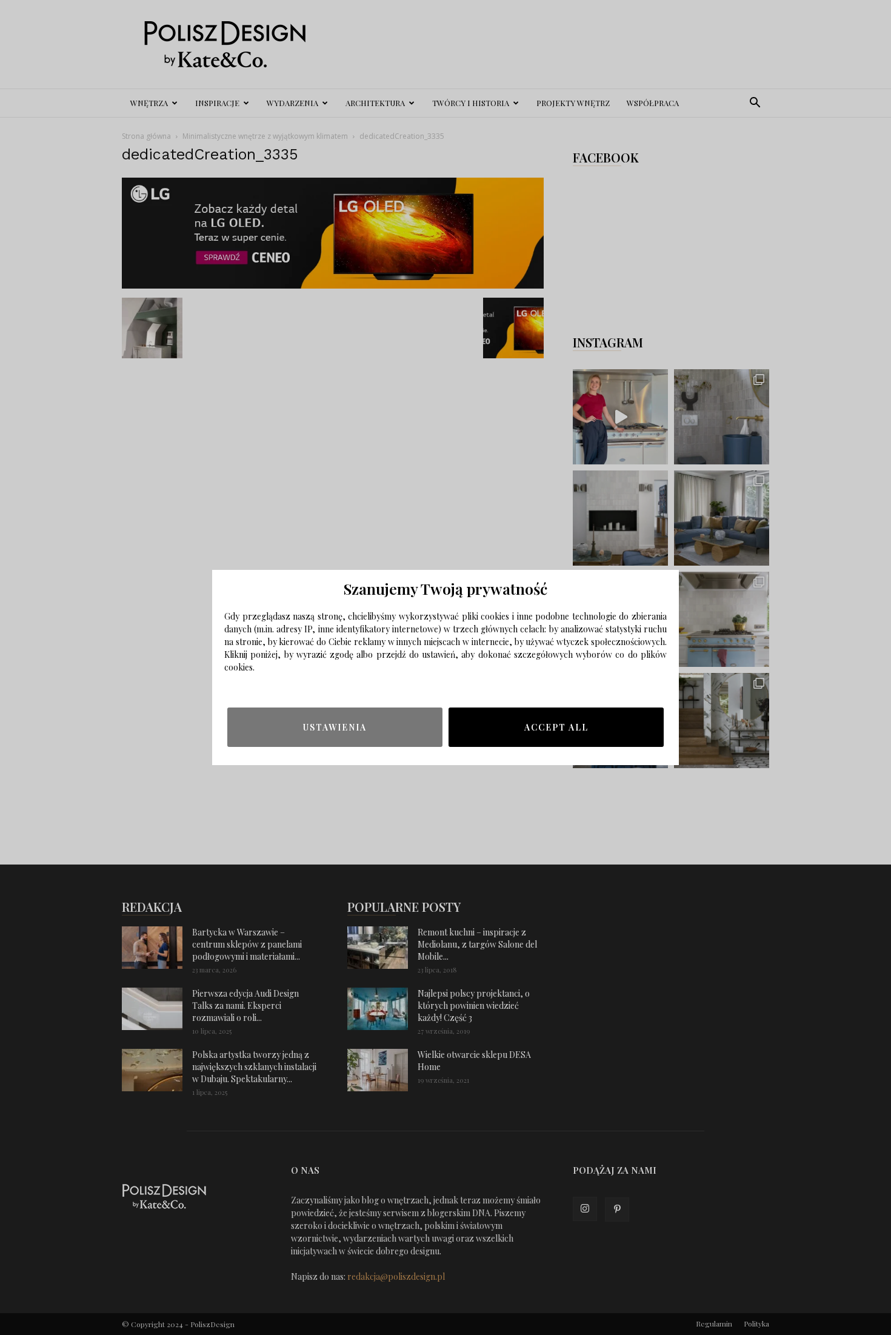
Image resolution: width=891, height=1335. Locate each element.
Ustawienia (335, 727)
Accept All (556, 727)
